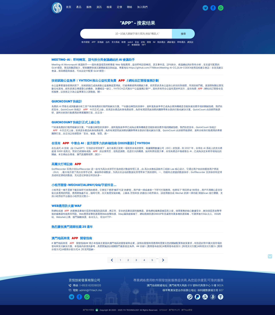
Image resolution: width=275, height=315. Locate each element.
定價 (119, 6)
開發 (149, 42)
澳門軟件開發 (88, 310)
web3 (130, 42)
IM (154, 42)
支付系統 (116, 42)
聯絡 (129, 6)
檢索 (109, 6)
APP (94, 42)
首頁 (68, 6)
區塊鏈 (101, 42)
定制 (143, 42)
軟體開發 (136, 44)
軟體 (124, 42)
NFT (144, 44)
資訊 (99, 6)
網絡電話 (171, 42)
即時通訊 (181, 42)
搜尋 (183, 33)
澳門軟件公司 (174, 310)
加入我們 (142, 6)
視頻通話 (161, 42)
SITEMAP (163, 310)
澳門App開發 (186, 310)
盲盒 (137, 42)
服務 (89, 6)
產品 (78, 6)
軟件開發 (86, 42)
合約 (108, 42)
